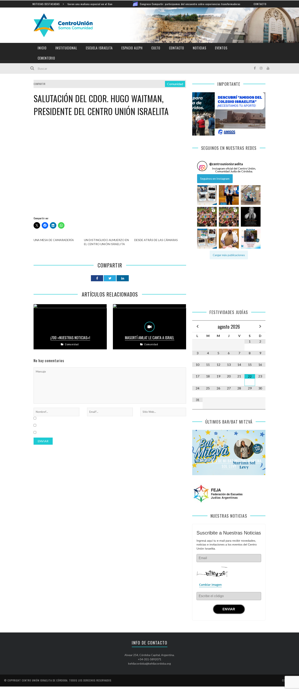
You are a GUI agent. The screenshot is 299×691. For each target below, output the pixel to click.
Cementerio (46, 58)
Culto (155, 48)
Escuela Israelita (99, 48)
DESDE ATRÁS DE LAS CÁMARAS (156, 240)
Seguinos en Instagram (214, 178)
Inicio (42, 48)
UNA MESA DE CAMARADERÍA (54, 240)
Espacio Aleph (132, 48)
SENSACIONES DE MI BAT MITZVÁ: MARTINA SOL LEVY (229, 463)
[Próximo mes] (260, 326)
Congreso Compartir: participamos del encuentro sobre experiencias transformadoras (162, 4)
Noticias (199, 48)
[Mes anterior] (197, 326)
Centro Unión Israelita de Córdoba (45, 680)
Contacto (260, 4)
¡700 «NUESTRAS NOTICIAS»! (70, 337)
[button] (207, 195)
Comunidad (175, 84)
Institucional (66, 48)
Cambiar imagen (210, 585)
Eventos (221, 48)
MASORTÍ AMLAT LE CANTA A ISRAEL (149, 337)
